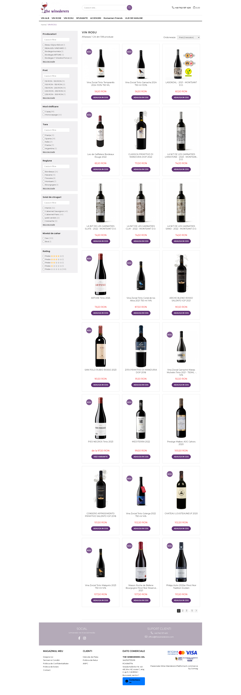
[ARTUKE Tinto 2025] (100, 274)
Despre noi (48, 657)
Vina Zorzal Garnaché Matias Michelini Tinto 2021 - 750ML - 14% (181, 372)
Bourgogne (50, 185)
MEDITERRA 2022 (141, 441)
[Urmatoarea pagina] (196, 611)
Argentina (50, 148)
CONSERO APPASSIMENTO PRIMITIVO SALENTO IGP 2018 (100, 514)
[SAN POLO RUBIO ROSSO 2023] (100, 346)
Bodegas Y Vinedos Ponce (57, 58)
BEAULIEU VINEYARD (54, 48)
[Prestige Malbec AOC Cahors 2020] (181, 418)
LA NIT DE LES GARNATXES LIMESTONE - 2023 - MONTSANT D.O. (181, 157)
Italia (47, 142)
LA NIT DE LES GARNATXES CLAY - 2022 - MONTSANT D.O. (141, 227)
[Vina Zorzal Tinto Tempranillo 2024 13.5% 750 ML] (100, 63)
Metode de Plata (90, 657)
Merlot (48, 208)
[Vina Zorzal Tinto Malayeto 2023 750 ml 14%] (100, 561)
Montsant (49, 181)
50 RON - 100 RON (53, 81)
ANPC (85, 663)
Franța (48, 135)
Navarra (48, 175)
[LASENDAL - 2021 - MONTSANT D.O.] (181, 63)
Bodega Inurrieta (53, 51)
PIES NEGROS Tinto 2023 (100, 441)
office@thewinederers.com (161, 637)
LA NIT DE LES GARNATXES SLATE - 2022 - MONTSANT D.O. (100, 227)
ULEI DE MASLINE (134, 18)
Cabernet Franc (52, 214)
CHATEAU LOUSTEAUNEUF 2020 (181, 513)
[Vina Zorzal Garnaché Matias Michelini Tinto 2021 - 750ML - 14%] (181, 346)
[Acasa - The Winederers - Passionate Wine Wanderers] (55, 7)
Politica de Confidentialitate (55, 663)
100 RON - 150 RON (53, 84)
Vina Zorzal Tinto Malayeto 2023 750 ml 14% (100, 586)
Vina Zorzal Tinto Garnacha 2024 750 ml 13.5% (141, 83)
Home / (44, 25)
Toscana (49, 178)
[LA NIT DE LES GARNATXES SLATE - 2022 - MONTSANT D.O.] (100, 202)
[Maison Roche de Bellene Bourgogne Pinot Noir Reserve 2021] (140, 562)
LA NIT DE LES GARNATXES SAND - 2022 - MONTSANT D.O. (181, 227)
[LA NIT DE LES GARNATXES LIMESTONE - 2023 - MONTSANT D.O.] (181, 131)
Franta (48, 145)
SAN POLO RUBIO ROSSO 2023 (100, 370)
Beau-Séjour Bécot (54, 45)
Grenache (49, 221)
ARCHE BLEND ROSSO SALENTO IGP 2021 (181, 299)
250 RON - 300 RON (54, 94)
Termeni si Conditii (51, 660)
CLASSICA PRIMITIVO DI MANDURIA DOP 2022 (140, 155)
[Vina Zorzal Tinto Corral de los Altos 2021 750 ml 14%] (140, 274)
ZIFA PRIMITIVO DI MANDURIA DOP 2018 (141, 371)
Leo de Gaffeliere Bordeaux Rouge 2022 (100, 155)
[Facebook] (79, 638)
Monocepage (51, 115)
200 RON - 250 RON (54, 91)
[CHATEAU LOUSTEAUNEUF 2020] (181, 490)
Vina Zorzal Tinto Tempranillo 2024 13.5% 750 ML (101, 83)
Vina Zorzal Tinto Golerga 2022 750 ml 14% (141, 514)
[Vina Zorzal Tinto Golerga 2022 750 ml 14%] (140, 490)
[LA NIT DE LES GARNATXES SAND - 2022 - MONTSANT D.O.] (181, 202)
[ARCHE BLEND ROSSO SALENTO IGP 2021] (181, 274)
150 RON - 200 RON (53, 88)
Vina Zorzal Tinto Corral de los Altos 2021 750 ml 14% (141, 299)
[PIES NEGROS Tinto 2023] (100, 418)
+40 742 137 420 (161, 633)
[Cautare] (129, 7)
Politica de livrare (51, 667)
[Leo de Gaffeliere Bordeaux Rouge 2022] (100, 131)
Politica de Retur (90, 660)
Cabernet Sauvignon (54, 211)
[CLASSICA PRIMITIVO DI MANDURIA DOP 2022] (140, 131)
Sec (47, 238)
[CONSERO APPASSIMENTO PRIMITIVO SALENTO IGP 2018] (100, 490)
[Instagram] (84, 638)
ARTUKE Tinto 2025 (100, 298)
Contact (46, 670)
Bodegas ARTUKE (53, 55)
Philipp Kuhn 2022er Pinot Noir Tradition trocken (181, 586)
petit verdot (50, 218)
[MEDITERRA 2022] (140, 418)
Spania (48, 138)
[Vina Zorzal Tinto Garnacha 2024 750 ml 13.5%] (140, 63)
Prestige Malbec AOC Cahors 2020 (181, 442)
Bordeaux (49, 171)
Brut (47, 241)
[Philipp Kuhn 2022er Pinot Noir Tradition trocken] (181, 562)
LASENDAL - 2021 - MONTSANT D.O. (181, 83)
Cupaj (47, 111)
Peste (48, 256)
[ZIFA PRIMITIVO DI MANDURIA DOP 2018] (140, 346)
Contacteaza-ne (134, 681)
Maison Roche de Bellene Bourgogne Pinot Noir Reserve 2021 (141, 588)
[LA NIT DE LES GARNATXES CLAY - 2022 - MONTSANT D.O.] (140, 202)
